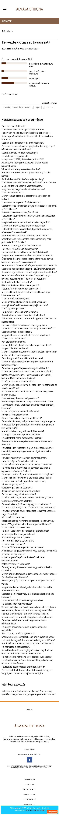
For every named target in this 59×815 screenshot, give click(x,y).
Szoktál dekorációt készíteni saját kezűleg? (23, 179)
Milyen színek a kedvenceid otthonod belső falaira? (27, 477)
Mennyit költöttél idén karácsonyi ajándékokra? (25, 305)
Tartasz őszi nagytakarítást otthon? (19, 494)
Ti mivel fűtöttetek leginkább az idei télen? (23, 547)
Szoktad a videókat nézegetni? (17, 282)
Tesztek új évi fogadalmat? (15, 156)
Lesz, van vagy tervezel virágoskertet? (20, 398)
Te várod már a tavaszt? (13, 544)
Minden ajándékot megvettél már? (18, 534)
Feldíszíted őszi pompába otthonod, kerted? (23, 666)
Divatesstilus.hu (29, 794)
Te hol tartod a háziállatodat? (16, 646)
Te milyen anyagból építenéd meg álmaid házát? (25, 368)
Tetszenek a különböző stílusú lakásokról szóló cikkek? (29, 182)
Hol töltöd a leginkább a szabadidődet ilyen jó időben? (28, 640)
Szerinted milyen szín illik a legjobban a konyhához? (27, 617)
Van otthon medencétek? (14, 341)
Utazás (49, 108)
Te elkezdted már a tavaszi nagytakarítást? (22, 600)
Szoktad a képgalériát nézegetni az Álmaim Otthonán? (28, 268)
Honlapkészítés (13, 766)
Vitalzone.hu (29, 784)
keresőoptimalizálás (35, 766)
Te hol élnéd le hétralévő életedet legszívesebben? (27, 656)
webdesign (23, 766)
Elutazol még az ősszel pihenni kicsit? (20, 461)
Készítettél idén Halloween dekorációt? (21, 288)
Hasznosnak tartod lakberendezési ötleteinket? (25, 252)
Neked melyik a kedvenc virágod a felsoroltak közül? (27, 401)
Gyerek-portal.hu (29, 799)
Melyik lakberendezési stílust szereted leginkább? (26, 335)
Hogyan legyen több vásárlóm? (29, 754)
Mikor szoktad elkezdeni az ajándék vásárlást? (24, 302)
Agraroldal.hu (29, 804)
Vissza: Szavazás (49, 103)
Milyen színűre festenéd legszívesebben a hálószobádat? (29, 573)
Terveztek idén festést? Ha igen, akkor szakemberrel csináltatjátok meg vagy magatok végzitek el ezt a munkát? (27, 451)
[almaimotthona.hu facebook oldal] (29, 759)
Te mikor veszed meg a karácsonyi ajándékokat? (25, 530)
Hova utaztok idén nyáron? (15, 414)
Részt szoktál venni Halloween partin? (20, 285)
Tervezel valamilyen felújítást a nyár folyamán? (24, 457)
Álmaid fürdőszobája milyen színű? (18, 633)
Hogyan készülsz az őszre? (15, 348)
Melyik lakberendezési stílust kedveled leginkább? (26, 222)
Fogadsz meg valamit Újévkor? (16, 537)
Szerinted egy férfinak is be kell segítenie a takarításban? (29, 272)
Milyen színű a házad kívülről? (16, 527)
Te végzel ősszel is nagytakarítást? (18, 381)
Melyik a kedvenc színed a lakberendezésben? (24, 225)
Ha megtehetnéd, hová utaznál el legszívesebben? (26, 345)
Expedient (47, 766)
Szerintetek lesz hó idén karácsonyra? (20, 152)
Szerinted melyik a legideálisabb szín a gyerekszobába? (28, 637)
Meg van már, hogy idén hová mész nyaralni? (23, 189)
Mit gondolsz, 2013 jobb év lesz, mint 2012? (23, 159)
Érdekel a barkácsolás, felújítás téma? (20, 212)
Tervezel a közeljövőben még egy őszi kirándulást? (26, 504)
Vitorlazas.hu (29, 779)
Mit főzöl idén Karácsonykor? (16, 355)
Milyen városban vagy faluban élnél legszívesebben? (27, 464)
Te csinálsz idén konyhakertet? (17, 603)
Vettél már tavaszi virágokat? (16, 564)
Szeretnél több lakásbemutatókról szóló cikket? (25, 235)
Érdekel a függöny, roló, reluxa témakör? (21, 245)
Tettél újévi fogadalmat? (14, 308)
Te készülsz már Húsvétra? (15, 577)
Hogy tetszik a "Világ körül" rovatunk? (20, 311)
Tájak (37, 108)
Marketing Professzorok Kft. (37, 768)
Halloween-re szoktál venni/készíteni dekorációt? (26, 132)
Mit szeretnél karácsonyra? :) (15, 298)
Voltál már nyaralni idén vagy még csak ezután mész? (28, 643)
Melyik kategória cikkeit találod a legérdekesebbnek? (27, 255)
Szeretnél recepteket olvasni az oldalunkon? (23, 315)
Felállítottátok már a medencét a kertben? (22, 438)
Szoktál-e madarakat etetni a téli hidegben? (23, 142)
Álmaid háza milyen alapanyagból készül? (22, 418)
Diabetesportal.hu (29, 789)
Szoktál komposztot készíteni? (17, 331)
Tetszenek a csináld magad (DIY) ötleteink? (23, 129)
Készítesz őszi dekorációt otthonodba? (21, 491)
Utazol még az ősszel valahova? (17, 487)
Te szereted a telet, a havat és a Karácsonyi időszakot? (28, 507)
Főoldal (6, 31)
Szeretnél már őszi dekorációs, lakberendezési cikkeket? (29, 265)
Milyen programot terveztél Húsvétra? (20, 411)
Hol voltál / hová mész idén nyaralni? (20, 248)
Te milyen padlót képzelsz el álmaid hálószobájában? (28, 474)
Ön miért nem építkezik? (14, 126)
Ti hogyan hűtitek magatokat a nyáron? (21, 434)
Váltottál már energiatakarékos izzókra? (21, 169)
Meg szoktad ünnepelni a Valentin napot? (22, 185)
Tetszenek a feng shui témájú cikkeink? (21, 202)
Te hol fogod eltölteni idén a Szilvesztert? (22, 358)
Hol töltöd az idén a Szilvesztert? (18, 540)
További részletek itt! (35, 810)
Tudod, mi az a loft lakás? (14, 338)
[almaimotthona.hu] (29, 8)
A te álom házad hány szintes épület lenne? (23, 431)
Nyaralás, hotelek (21, 108)
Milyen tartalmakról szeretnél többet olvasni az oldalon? (29, 351)
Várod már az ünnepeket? (14, 517)
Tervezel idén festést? (12, 192)
